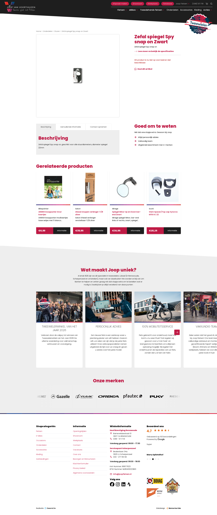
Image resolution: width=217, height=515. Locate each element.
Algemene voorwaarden (83, 473)
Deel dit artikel (145, 69)
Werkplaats (153, 3)
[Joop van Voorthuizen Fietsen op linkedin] (123, 484)
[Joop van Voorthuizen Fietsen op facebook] (112, 484)
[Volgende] (177, 332)
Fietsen (39, 431)
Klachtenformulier (80, 463)
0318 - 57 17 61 (119, 439)
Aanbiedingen (42, 459)
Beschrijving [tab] (46, 127)
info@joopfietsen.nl (122, 474)
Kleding (198, 9)
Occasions (41, 440)
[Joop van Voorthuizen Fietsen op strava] (129, 484)
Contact (76, 445)
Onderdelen (172, 9)
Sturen (57, 31)
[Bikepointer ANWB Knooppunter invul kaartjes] (53, 188)
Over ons (77, 454)
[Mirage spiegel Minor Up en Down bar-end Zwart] (127, 188)
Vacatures (77, 449)
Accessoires (186, 9)
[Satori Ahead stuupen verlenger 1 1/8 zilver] (90, 188)
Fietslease (167, 3)
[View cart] (207, 4)
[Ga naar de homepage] (20, 7)
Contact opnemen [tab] (98, 127)
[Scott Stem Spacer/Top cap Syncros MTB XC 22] (164, 188)
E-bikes (39, 436)
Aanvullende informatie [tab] (70, 127)
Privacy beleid (79, 468)
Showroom (137, 3)
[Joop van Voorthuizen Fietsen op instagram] (118, 484)
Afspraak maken (120, 3)
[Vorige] (40, 332)
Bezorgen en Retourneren (84, 459)
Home (38, 31)
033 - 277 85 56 (120, 457)
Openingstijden (79, 431)
